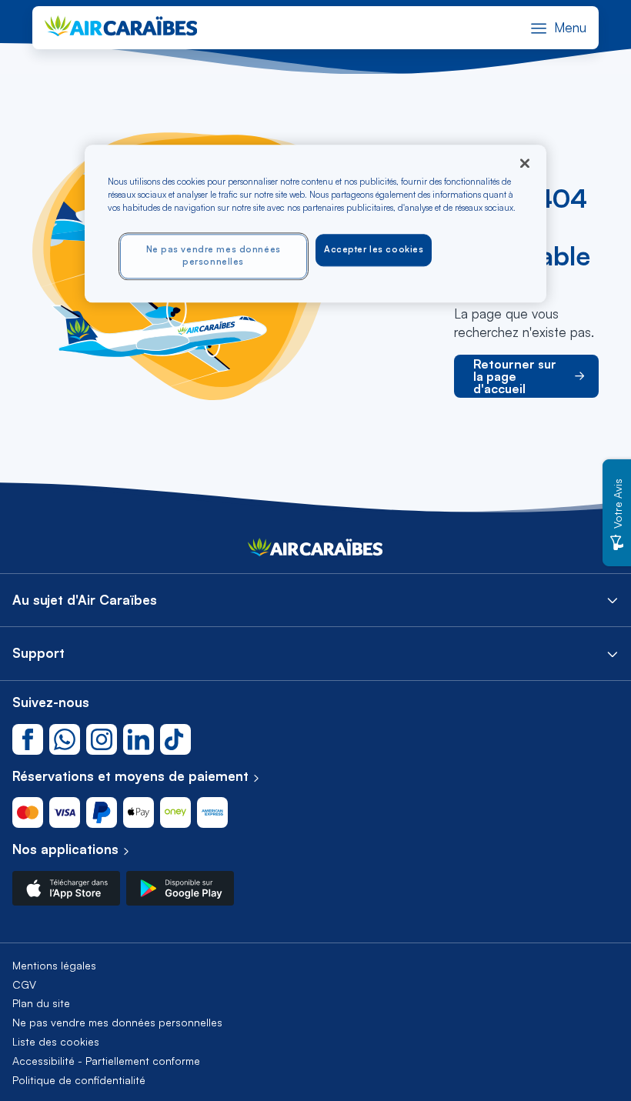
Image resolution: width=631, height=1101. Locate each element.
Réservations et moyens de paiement (130, 776)
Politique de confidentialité (78, 1079)
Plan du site (41, 1002)
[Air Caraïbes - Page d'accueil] (315, 551)
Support (38, 653)
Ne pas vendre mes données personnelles (117, 1022)
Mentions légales (54, 965)
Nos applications (65, 849)
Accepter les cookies (373, 249)
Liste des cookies (55, 1041)
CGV (24, 984)
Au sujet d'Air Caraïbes (84, 600)
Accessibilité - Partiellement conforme (106, 1060)
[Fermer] (525, 163)
